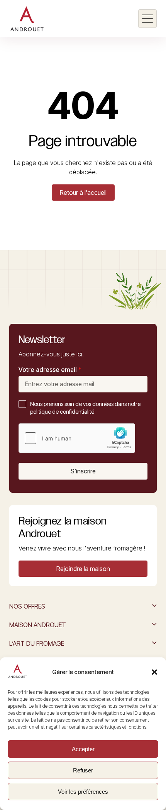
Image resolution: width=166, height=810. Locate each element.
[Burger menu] (147, 18)
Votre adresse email (50, 369)
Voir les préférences (83, 791)
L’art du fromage (36, 643)
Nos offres (27, 606)
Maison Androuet (37, 625)
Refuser (83, 770)
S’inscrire (83, 471)
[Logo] (26, 19)
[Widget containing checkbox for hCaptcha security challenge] (77, 438)
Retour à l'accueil (83, 192)
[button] (154, 672)
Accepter (83, 749)
